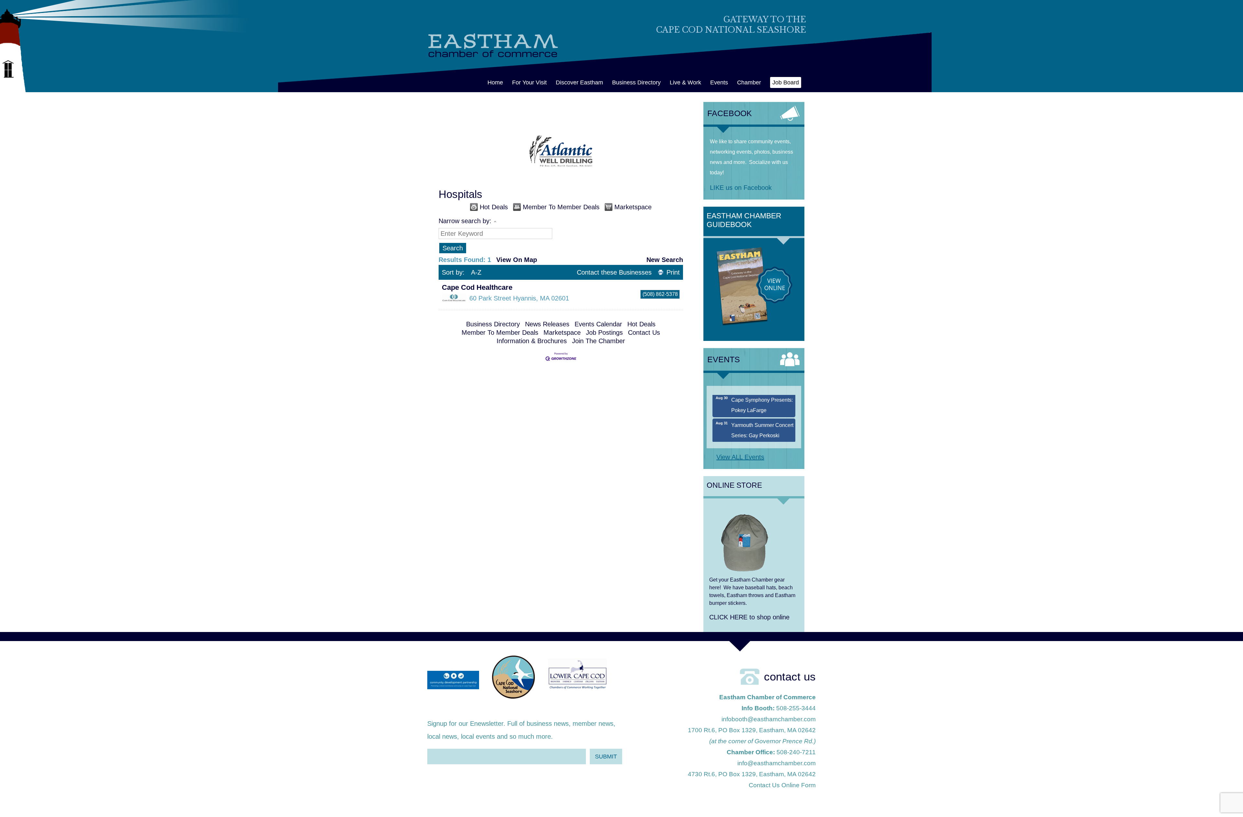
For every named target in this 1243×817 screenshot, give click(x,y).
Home (495, 82)
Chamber (749, 82)
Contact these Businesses (614, 272)
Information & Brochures (532, 340)
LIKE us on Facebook (741, 187)
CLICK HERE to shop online (749, 617)
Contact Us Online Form (782, 785)
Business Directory (636, 82)
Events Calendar (598, 324)
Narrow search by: (465, 220)
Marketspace (633, 207)
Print (673, 272)
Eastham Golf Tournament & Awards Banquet (761, 441)
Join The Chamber (598, 340)
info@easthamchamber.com (776, 763)
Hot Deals (494, 207)
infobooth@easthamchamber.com (769, 719)
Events (719, 82)
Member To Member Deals (561, 207)
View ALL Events (740, 457)
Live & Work (685, 82)
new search (664, 259)
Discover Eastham (579, 82)
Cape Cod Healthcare (477, 287)
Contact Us (644, 332)
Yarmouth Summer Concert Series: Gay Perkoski (762, 416)
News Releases (547, 324)
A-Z (476, 272)
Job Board (785, 82)
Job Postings (604, 332)
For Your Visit (529, 82)
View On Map (516, 259)
